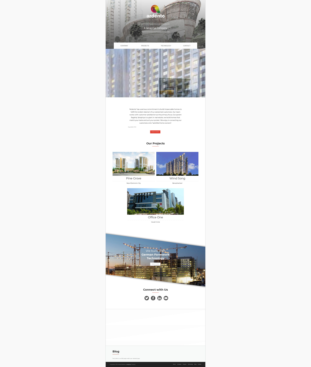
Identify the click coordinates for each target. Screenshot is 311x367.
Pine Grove (133, 178)
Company (179, 364)
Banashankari (177, 183)
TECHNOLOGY (166, 46)
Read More (155, 131)
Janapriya (129, 364)
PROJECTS (145, 46)
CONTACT (186, 46)
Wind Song (177, 178)
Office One (155, 217)
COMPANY (124, 46)
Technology (190, 364)
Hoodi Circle (155, 222)
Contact (199, 364)
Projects (184, 364)
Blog (195, 364)
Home (174, 364)
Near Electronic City (134, 183)
